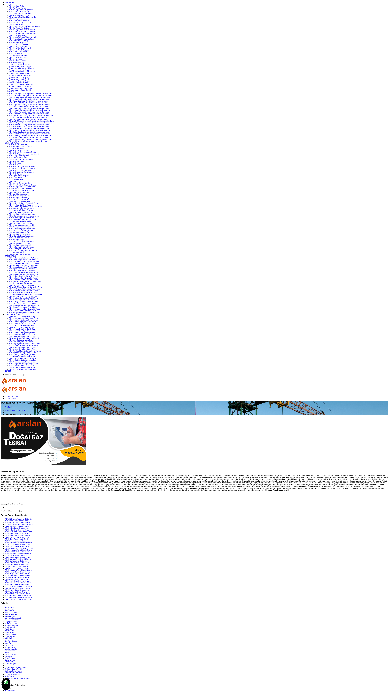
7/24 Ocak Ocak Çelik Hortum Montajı (22, 167)
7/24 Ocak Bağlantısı (16, 148)
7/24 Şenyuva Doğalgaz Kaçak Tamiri (22, 329)
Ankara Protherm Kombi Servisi (20, 86)
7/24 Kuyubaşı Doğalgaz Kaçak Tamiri (22, 354)
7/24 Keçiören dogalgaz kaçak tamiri (22, 229)
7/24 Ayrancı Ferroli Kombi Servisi (17, 526)
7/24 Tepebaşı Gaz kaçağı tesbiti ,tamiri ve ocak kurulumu (29, 128)
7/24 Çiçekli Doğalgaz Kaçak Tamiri (22, 325)
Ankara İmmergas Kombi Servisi (20, 88)
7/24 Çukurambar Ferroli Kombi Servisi (19, 548)
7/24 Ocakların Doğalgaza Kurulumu (22, 190)
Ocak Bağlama (10, 658)
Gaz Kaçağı (9, 656)
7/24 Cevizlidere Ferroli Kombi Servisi (18, 543)
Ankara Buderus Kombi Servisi (20, 75)
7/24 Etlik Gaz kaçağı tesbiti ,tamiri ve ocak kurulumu (28, 119)
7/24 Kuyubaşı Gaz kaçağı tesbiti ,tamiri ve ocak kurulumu (29, 130)
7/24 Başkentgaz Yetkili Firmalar (20, 249)
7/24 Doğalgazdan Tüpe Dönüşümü (22, 187)
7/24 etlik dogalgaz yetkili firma (20, 254)
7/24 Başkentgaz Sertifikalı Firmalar (21, 247)
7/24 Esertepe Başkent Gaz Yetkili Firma (23, 280)
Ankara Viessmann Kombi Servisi (21, 84)
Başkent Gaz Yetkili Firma (14, 673)
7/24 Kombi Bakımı (15, 59)
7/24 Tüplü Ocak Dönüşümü (19, 176)
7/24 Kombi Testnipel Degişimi (20, 48)
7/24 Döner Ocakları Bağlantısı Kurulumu (23, 185)
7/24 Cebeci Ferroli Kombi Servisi (17, 541)
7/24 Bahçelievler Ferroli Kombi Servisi (19, 532)
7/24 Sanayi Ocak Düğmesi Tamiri (21, 159)
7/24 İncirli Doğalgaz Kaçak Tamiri (21, 340)
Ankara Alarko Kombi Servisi (19, 77)
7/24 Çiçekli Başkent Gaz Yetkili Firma (22, 269)
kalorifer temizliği (11, 649)
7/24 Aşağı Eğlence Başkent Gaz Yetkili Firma (25, 287)
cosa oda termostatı (12, 620)
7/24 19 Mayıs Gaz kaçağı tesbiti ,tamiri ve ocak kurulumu (29, 126)
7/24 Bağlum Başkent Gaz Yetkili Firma (23, 278)
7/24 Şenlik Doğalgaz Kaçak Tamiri (21, 365)
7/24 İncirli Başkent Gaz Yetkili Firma (22, 283)
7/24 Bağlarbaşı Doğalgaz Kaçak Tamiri (23, 360)
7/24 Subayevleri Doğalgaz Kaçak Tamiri (23, 364)
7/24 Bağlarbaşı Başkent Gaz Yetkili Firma (24, 305)
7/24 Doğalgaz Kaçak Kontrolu (20, 234)
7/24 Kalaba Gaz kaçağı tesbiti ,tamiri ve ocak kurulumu (29, 99)
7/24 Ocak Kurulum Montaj (18, 145)
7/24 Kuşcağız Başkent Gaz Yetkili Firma (23, 302)
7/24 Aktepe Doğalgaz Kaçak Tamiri (22, 327)
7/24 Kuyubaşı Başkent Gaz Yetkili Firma (23, 298)
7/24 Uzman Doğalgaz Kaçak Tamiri (22, 367)
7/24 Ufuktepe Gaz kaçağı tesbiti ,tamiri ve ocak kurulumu (29, 125)
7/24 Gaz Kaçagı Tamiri (17, 8)
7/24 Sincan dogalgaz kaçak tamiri (21, 225)
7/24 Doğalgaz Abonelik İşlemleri (21, 10)
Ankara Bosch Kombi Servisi (19, 70)
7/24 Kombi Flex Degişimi (18, 46)
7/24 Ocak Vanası (15, 174)
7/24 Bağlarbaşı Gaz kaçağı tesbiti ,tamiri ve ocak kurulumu (30, 136)
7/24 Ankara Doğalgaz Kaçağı (19, 199)
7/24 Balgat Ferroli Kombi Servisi (17, 533)
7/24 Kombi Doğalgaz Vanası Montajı (22, 33)
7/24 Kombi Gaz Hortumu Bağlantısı (22, 32)
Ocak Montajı (9, 662)
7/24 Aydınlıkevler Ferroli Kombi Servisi (19, 524)
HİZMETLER (9, 4)
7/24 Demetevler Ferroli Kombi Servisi (18, 550)
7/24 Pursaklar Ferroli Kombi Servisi (18, 583)
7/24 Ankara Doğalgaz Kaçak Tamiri (22, 316)
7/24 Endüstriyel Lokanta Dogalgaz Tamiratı (24, 26)
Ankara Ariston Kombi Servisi (19, 79)
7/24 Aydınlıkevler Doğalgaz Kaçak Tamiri (24, 338)
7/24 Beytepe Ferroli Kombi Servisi (17, 537)
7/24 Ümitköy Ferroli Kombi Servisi (17, 594)
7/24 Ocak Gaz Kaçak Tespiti (19, 196)
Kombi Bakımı (10, 629)
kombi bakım (9, 640)
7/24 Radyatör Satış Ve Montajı (20, 22)
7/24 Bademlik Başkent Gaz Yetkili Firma (23, 274)
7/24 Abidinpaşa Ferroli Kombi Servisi (18, 519)
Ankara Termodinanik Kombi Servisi (22, 72)
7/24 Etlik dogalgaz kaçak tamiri (20, 223)
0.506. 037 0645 (12, 396)
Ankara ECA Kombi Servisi (18, 83)
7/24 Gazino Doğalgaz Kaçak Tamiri (22, 356)
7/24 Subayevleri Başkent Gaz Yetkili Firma (24, 309)
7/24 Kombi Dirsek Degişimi (19, 50)
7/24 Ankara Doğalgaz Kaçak (19, 201)
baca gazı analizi (11, 642)
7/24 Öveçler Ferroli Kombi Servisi (17, 581)
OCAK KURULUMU (12, 143)
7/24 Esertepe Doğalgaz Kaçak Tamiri (22, 336)
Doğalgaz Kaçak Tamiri (13, 669)
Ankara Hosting (10, 690)
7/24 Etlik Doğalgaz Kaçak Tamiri (21, 342)
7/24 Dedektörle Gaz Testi (18, 55)
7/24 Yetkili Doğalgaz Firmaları (20, 243)
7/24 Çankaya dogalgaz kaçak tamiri (22, 227)
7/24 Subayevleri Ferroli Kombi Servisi (19, 586)
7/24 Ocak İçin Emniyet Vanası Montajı (22, 152)
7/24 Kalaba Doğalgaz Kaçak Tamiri (22, 323)
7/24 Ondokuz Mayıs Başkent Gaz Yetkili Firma (26, 294)
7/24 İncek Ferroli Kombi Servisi (16, 566)
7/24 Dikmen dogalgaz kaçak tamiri (21, 218)
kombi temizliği (10, 654)
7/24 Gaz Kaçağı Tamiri (17, 61)
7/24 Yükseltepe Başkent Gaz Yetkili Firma (24, 263)
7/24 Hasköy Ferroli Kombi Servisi (17, 564)
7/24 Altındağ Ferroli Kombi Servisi (17, 523)
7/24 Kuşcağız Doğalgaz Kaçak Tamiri (22, 358)
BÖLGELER (9, 92)
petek (7, 653)
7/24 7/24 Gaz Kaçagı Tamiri (19, 15)
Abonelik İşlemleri (11, 625)
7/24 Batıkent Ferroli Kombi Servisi (17, 535)
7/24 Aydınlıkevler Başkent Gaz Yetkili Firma (25, 281)
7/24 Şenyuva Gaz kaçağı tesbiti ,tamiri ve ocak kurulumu (29, 105)
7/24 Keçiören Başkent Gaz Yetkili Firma (23, 276)
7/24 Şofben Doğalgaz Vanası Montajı (22, 37)
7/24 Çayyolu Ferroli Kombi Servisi (17, 546)
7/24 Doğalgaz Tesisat (17, 6)
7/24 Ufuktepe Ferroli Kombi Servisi (17, 590)
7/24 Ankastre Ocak (16, 179)
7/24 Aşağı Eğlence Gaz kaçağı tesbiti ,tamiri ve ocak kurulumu (31, 121)
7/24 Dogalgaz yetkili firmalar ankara (22, 214)
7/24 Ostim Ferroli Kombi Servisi (16, 579)
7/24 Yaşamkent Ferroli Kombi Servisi (18, 596)
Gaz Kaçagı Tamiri (11, 623)
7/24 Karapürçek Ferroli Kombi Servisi (18, 570)
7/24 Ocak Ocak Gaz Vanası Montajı (22, 168)
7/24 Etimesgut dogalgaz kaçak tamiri (22, 219)
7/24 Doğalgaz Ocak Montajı (19, 198)
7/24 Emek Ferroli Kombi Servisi (16, 555)
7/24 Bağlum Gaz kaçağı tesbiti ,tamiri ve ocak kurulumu (29, 112)
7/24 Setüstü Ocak (15, 177)
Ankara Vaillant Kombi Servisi (19, 73)
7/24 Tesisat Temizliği (16, 63)
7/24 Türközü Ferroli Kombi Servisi (17, 588)
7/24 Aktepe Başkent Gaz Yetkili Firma (22, 271)
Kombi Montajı (10, 627)
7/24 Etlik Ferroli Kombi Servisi (16, 561)
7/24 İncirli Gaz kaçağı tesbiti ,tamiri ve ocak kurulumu (28, 117)
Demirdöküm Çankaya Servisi (15, 667)
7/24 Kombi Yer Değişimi (18, 52)
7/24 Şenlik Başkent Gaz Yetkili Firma (22, 311)
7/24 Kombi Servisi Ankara (18, 57)
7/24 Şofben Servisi (16, 24)
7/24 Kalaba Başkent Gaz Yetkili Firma (23, 267)
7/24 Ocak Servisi (15, 165)
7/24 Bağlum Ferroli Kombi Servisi (17, 530)
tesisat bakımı (10, 651)
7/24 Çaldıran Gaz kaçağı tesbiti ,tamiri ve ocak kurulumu (29, 97)
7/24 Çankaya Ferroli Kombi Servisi (17, 544)
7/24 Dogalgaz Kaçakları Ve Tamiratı (22, 30)
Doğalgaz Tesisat (11, 622)
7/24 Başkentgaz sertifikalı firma (20, 212)
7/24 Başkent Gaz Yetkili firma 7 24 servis (24, 258)
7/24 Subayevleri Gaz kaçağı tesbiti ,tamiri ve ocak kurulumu (30, 139)
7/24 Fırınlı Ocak (15, 181)
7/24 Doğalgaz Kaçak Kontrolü (20, 245)
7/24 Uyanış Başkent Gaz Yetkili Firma (22, 307)
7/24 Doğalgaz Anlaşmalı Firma (20, 221)
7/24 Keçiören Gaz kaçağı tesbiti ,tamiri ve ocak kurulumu (29, 108)
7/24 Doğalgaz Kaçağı (17, 240)
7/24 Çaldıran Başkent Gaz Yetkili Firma (23, 265)
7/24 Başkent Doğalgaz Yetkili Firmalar (23, 250)
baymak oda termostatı (13, 618)
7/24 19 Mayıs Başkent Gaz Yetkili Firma (23, 292)
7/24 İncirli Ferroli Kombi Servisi (16, 568)
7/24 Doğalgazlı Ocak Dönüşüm (20, 146)
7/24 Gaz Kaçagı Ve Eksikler (19, 28)
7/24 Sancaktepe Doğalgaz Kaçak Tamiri (23, 318)
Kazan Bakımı (10, 633)
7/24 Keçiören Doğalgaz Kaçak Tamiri (22, 331)
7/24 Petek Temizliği (16, 53)
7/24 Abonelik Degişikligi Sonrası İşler (22, 17)
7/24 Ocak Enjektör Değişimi (19, 150)
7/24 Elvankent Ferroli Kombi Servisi (18, 554)
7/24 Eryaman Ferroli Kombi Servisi (17, 557)
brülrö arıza (9, 643)
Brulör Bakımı (10, 636)
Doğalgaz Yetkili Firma (13, 674)
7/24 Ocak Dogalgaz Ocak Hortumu (21, 172)
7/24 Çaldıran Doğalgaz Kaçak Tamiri (22, 322)
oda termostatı (10, 616)
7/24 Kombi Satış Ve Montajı (19, 11)
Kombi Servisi (10, 676)
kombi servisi (9, 607)
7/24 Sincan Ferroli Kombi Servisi (17, 585)
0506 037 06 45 (11, 398)
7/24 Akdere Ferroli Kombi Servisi (17, 521)
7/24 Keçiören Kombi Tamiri (19, 238)
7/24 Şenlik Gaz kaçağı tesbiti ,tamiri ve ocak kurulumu (28, 141)
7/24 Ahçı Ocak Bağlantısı (18, 157)
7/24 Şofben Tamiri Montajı (18, 41)
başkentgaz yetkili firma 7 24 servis (17, 678)
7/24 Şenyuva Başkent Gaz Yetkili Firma (23, 272)
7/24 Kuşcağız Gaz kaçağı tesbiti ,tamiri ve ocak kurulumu (29, 134)
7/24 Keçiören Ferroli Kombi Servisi (17, 572)
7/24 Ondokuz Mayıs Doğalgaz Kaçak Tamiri (25, 351)
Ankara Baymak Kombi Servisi (20, 66)
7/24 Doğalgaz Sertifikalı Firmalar (21, 205)
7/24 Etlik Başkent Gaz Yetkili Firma (22, 285)
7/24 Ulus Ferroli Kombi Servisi (16, 592)
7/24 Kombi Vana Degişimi (18, 44)
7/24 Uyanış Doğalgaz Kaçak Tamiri (22, 362)
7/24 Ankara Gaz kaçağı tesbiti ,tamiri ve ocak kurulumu (29, 106)
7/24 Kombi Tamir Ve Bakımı (19, 21)
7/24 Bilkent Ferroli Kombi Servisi (17, 539)
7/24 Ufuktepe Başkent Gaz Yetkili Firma (23, 291)
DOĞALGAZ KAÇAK (12, 314)
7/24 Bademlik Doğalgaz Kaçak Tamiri (22, 333)
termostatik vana (11, 612)
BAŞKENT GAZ (10, 256)
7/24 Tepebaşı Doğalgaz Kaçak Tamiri (22, 353)
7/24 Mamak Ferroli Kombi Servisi (17, 577)
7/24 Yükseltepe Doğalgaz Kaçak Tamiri (23, 320)
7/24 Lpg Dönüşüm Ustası (18, 194)
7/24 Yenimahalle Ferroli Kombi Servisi (19, 597)
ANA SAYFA (9, 2)
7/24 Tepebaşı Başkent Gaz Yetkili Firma (23, 296)
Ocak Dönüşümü (11, 664)
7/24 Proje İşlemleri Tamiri (18, 19)
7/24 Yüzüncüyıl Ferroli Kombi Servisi (18, 599)
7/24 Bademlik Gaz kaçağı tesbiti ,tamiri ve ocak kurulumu (29, 110)
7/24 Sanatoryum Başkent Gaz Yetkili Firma (24, 289)
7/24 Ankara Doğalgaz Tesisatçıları (21, 236)
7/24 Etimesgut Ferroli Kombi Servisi (18, 559)
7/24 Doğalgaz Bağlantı (17, 42)
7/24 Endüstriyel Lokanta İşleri (20, 13)
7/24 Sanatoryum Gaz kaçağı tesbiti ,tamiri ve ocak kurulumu (30, 123)
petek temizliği (10, 647)
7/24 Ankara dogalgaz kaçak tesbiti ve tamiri (24, 216)
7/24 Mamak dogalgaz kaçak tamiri (21, 209)
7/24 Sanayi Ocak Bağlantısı (19, 156)
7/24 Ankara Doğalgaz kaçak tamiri (21, 230)
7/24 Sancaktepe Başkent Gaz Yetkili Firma (24, 261)
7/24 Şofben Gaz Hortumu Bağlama (21, 39)
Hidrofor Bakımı (10, 634)
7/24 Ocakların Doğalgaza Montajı (21, 188)
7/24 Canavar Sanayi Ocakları (19, 183)
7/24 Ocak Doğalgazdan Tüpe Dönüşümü (24, 154)
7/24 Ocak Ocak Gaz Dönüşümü (20, 170)
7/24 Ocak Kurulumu (16, 161)
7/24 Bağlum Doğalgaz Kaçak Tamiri (22, 334)
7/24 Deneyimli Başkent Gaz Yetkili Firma (24, 313)
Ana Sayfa (8, 407)
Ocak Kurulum (10, 660)
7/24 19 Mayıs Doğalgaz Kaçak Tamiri (22, 349)
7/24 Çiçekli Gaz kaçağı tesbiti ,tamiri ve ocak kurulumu (28, 101)
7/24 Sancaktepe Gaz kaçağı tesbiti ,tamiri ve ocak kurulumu (30, 94)
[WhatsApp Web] (6, 684)
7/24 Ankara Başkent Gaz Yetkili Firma (22, 260)
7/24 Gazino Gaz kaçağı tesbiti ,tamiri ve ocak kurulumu (29, 132)
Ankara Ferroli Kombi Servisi (19, 81)
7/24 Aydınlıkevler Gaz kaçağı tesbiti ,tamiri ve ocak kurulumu (31, 115)
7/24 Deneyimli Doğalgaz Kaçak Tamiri (23, 369)
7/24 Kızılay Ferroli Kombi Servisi (17, 574)
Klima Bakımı (9, 631)
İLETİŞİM (8, 371)
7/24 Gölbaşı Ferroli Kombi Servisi (17, 563)
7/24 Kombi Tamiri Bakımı (18, 35)
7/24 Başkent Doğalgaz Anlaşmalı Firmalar (24, 203)
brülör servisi (9, 611)
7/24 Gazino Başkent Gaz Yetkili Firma (23, 300)
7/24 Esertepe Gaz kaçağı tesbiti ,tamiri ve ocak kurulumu (29, 114)
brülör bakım (9, 638)
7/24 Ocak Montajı (15, 163)
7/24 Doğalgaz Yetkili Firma (19, 232)
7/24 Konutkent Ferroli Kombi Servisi (18, 575)
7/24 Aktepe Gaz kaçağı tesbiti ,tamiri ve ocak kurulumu (28, 103)
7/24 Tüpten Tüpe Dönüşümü (19, 192)
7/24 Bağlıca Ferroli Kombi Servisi (17, 528)
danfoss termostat (11, 614)
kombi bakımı (9, 609)
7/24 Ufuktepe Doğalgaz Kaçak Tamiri (22, 347)
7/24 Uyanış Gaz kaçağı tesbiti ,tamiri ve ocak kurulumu (29, 137)
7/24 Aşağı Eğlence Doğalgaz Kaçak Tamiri (24, 344)
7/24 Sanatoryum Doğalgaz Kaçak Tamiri (23, 345)
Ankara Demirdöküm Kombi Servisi (21, 68)
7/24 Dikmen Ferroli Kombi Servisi (17, 552)
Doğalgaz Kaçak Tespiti (13, 671)
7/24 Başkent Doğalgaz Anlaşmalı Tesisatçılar (25, 207)
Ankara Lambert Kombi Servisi (20, 90)
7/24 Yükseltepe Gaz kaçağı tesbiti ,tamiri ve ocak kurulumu (30, 95)
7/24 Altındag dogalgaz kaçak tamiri (21, 210)
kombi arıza (9, 645)
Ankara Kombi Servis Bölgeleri (20, 64)
